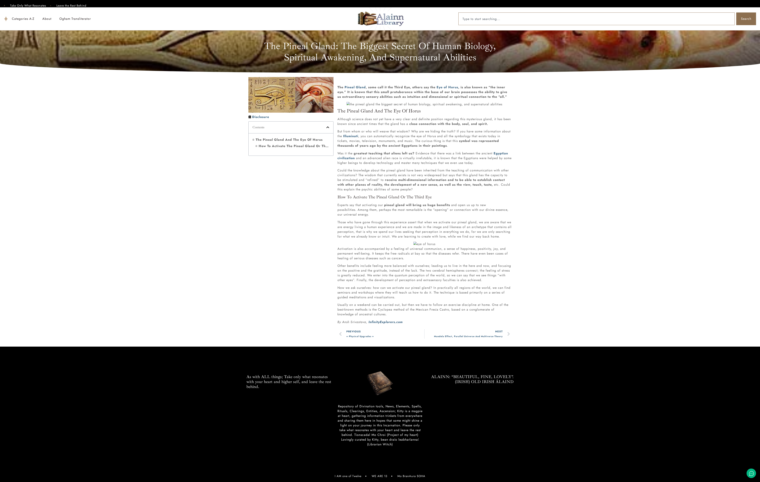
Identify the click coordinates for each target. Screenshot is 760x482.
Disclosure (260, 117)
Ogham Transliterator (75, 19)
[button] (327, 127)
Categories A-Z (23, 19)
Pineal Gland (355, 87)
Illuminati (350, 136)
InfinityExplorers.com (386, 322)
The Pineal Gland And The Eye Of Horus (289, 139)
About (46, 19)
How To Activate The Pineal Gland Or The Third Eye (294, 146)
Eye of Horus (447, 87)
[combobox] (596, 18)
